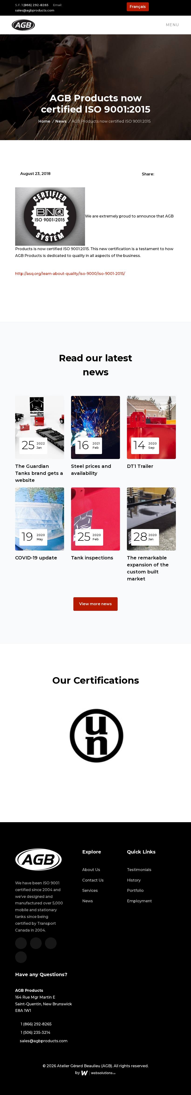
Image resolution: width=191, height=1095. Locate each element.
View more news (95, 604)
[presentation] (174, 732)
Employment (139, 901)
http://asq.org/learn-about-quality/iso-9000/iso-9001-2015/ (70, 273)
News (62, 121)
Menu (172, 25)
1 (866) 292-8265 (35, 5)
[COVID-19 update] (39, 519)
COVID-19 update (36, 558)
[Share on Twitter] (166, 174)
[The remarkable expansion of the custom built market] (151, 519)
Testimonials (139, 869)
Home (46, 121)
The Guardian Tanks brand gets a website (39, 473)
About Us (91, 869)
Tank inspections (92, 558)
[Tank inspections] (95, 519)
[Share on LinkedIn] (173, 174)
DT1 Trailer (140, 466)
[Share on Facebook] (158, 174)
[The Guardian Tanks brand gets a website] (39, 427)
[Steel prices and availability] (95, 427)
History (134, 880)
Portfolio (135, 890)
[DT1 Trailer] (151, 427)
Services (90, 890)
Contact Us (93, 880)
